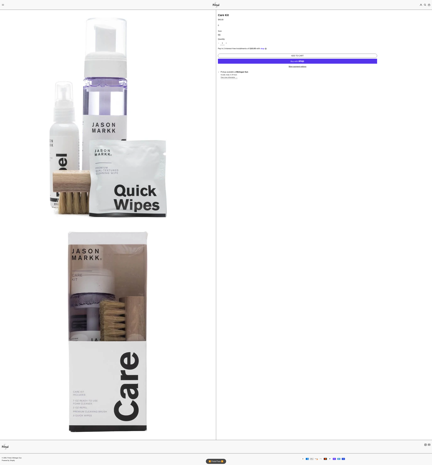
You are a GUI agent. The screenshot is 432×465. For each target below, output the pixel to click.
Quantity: (221, 39)
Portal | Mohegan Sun (14, 458)
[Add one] (226, 43)
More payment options (297, 67)
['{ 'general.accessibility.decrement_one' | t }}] (218, 43)
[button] (425, 5)
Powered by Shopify (8, 460)
